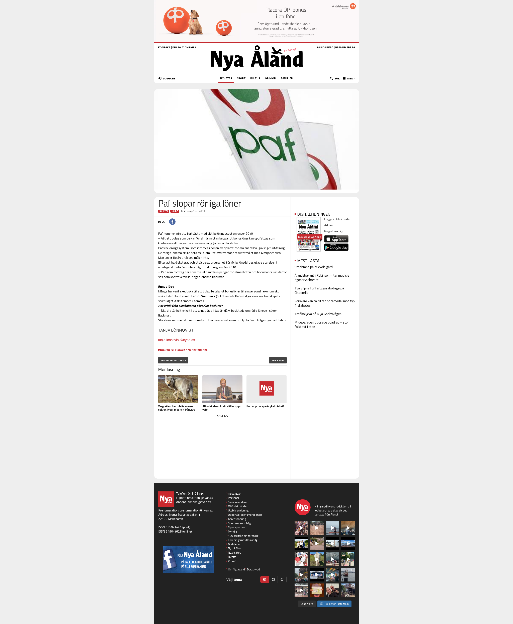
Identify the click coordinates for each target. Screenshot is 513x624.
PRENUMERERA (345, 47)
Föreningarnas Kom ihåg (242, 540)
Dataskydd (253, 569)
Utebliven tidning (238, 510)
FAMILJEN (287, 78)
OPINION (270, 78)
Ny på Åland (235, 548)
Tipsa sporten (236, 527)
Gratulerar (234, 544)
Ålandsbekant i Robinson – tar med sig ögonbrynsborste (322, 277)
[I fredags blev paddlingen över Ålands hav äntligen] (332, 528)
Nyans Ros (234, 552)
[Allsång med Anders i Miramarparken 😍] (317, 574)
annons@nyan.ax (199, 501)
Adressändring (237, 519)
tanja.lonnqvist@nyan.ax (176, 340)
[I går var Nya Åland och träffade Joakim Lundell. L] (332, 590)
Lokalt (175, 211)
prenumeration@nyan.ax (196, 510)
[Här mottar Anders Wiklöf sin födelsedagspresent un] (332, 574)
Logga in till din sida (336, 219)
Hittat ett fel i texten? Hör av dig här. (183, 349)
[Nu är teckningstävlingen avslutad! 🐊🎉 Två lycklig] (317, 590)
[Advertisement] (222, 447)
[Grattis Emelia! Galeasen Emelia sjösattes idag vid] (348, 574)
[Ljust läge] (273, 579)
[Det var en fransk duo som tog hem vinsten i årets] (332, 543)
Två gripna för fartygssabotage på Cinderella (319, 290)
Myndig (232, 531)
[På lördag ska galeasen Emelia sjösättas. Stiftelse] (348, 590)
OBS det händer (237, 506)
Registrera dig (333, 231)
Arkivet (328, 225)
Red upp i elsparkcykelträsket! (265, 406)
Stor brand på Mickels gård (314, 267)
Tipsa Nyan (278, 360)
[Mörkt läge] (282, 579)
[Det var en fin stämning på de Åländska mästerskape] (317, 528)
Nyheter (164, 211)
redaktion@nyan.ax (200, 497)
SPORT (241, 78)
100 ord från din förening (243, 536)
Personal (233, 498)
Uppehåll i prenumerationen (245, 514)
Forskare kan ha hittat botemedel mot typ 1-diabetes (325, 303)
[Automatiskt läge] (264, 579)
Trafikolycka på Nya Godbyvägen (318, 314)
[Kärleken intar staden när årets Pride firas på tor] (301, 528)
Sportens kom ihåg (239, 523)
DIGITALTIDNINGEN (184, 47)
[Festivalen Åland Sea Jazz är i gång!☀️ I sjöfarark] (348, 528)
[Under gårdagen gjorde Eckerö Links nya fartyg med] (348, 543)
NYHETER (226, 78)
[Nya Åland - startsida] (257, 72)
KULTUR (255, 78)
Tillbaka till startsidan (173, 360)
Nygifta (232, 557)
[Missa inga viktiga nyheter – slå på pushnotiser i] (301, 559)
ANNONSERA (325, 47)
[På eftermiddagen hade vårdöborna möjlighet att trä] (301, 543)
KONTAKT (164, 47)
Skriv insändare (237, 502)
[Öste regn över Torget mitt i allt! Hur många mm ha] (301, 590)
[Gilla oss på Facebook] (188, 559)
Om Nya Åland (236, 569)
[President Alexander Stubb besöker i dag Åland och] (317, 543)
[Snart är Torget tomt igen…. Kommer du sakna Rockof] (348, 559)
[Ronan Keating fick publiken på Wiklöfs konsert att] (301, 574)
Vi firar (232, 561)
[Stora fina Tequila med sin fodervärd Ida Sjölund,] (317, 559)
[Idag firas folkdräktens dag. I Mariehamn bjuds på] (332, 559)
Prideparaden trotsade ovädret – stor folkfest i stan (322, 324)
